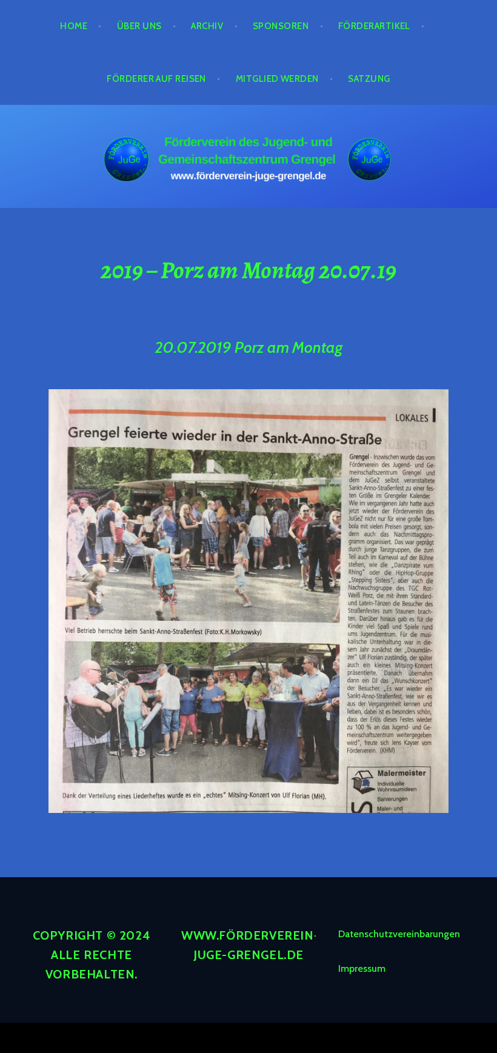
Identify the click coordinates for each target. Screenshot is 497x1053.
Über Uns (139, 26)
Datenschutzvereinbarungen (399, 934)
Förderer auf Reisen (156, 78)
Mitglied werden (277, 78)
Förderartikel (374, 26)
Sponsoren (281, 26)
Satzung (369, 78)
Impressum (361, 968)
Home (73, 26)
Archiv (207, 26)
